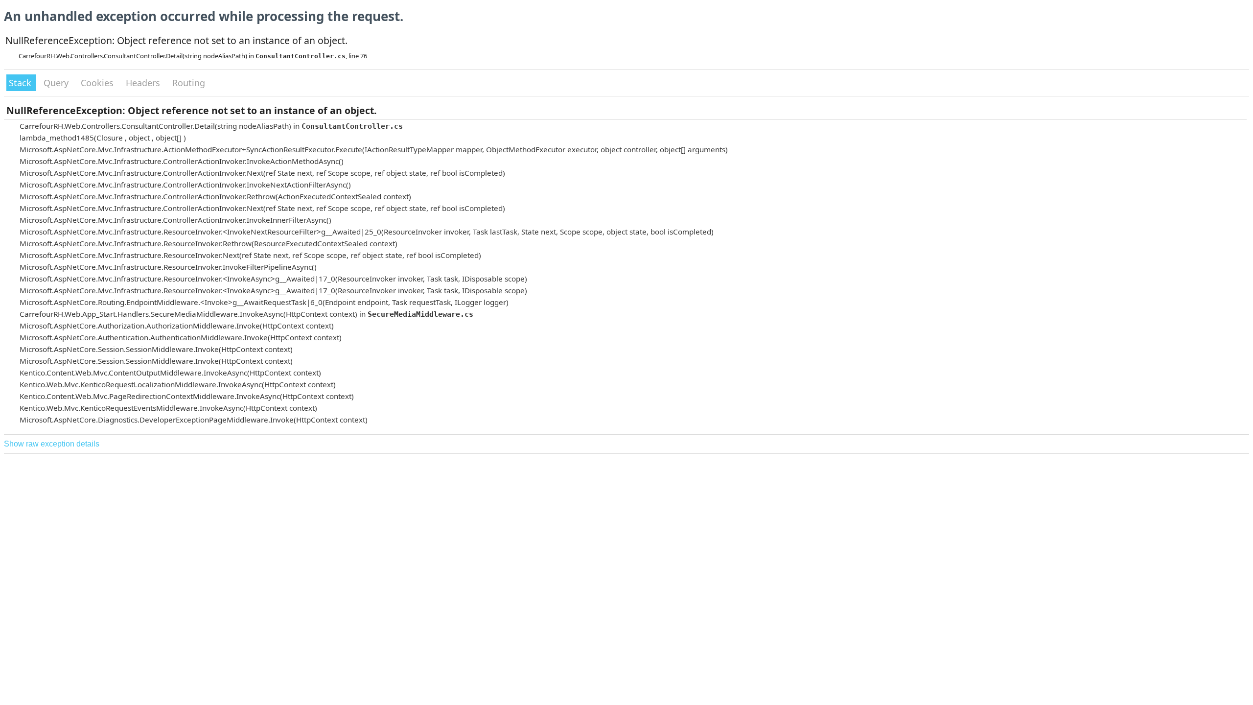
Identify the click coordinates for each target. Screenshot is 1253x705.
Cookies (98, 83)
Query (57, 83)
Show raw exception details (51, 444)
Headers (144, 83)
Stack (21, 83)
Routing (188, 83)
